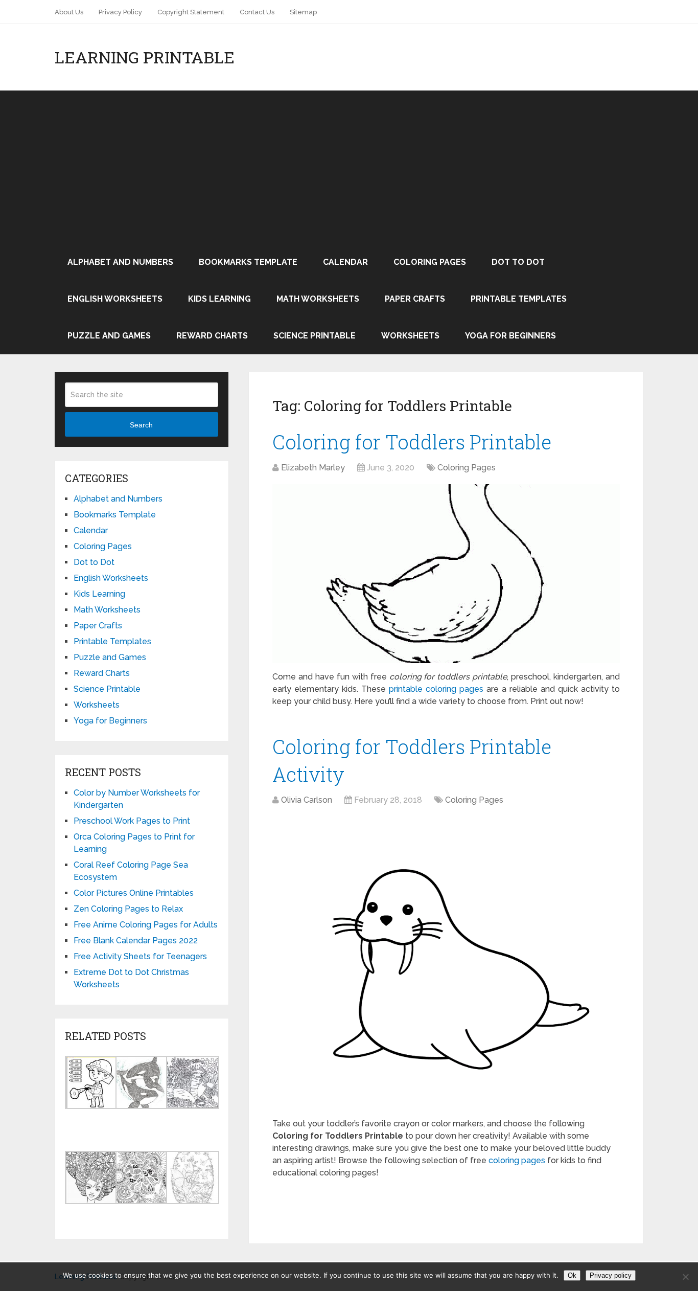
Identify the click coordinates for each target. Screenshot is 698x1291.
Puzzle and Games (109, 336)
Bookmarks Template (248, 262)
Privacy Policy (120, 12)
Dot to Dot (518, 262)
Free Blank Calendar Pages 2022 (136, 940)
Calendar (345, 262)
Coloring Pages (429, 262)
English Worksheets (114, 299)
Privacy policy (611, 1275)
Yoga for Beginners (510, 336)
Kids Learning (219, 299)
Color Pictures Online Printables (134, 893)
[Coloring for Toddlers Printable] (446, 573)
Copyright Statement (190, 12)
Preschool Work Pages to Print (132, 821)
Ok (572, 1275)
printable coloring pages (436, 689)
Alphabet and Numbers (120, 262)
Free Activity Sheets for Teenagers (140, 956)
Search (141, 425)
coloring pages (516, 1160)
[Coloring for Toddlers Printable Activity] (446, 963)
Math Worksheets (317, 299)
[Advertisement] (349, 167)
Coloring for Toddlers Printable (411, 442)
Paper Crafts (415, 299)
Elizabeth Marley (313, 467)
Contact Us (257, 12)
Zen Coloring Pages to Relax (128, 909)
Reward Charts (212, 336)
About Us (69, 12)
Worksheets (410, 336)
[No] (685, 1277)
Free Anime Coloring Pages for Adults (146, 925)
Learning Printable (145, 57)
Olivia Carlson (306, 800)
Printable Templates (519, 299)
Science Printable (314, 336)
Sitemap (303, 12)
